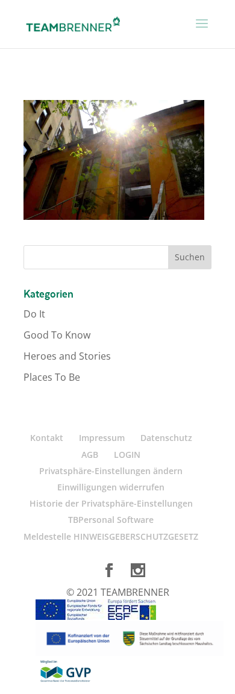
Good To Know (57, 335)
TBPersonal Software (111, 519)
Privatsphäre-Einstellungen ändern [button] (111, 471)
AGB (89, 454)
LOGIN (127, 454)
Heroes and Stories (67, 356)
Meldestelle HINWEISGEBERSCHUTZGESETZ (111, 536)
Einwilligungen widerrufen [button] (110, 487)
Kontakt (46, 437)
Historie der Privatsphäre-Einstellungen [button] (111, 503)
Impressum (102, 437)
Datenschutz (166, 437)
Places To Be (52, 377)
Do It (34, 313)
